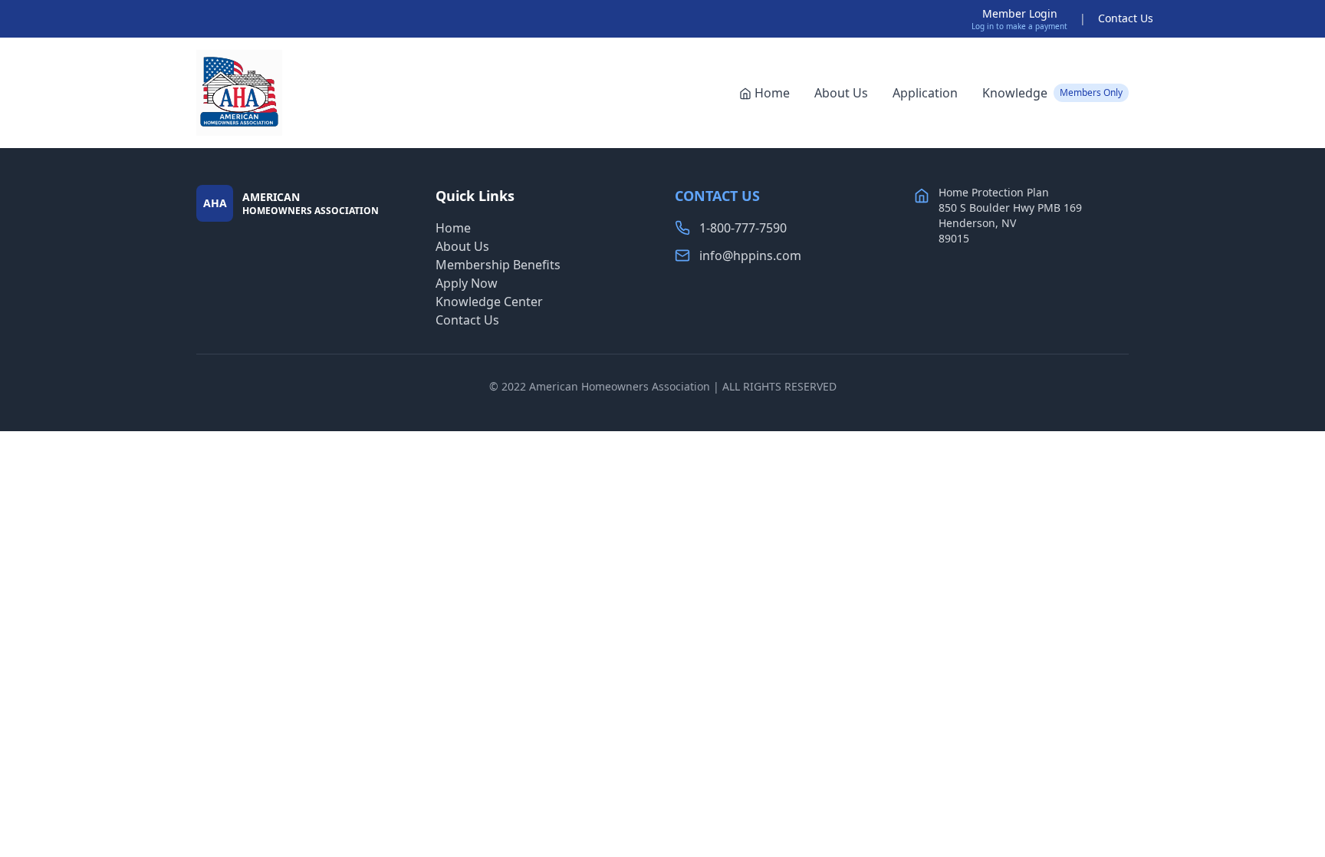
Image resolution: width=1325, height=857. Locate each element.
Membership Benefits (498, 264)
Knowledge (1052, 92)
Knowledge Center (489, 301)
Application (925, 92)
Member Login (1019, 13)
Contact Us (1125, 18)
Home (772, 92)
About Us (841, 92)
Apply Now (467, 283)
